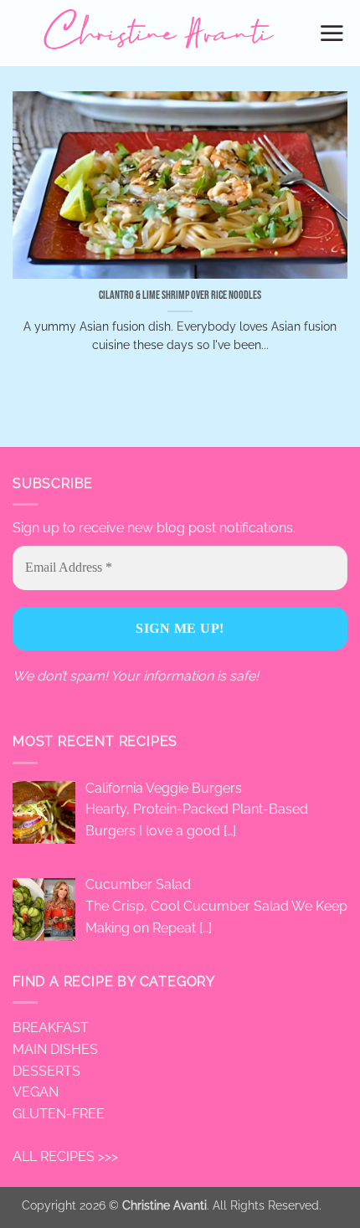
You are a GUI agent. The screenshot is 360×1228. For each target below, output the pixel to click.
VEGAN (36, 1092)
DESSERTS (46, 1071)
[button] (332, 32)
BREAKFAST (51, 1027)
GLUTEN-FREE (59, 1114)
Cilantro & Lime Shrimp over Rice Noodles (180, 295)
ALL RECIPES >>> (65, 1156)
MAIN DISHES (55, 1049)
